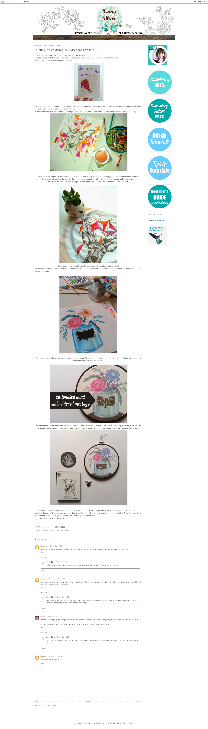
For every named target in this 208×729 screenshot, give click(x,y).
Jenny (48, 562)
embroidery (46, 530)
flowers (61, 530)
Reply (42, 553)
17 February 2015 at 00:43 (54, 656)
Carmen (43, 616)
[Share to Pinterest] (64, 527)
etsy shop (89, 426)
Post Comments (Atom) (49, 705)
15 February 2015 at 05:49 (54, 546)
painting (66, 530)
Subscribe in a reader (154, 214)
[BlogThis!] (57, 527)
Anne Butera (44, 579)
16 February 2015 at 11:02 (61, 637)
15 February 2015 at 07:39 (57, 579)
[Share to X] (59, 527)
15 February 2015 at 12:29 (54, 616)
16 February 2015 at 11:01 (61, 597)
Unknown (43, 546)
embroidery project (54, 530)
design (41, 530)
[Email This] (55, 527)
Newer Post (38, 701)
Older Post (138, 701)
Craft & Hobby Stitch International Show (65, 510)
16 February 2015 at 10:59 (61, 562)
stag (69, 530)
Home (89, 701)
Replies (45, 557)
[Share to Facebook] (62, 527)
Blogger (131, 723)
